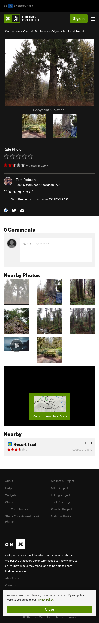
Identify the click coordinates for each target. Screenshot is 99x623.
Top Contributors (16, 509)
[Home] (24, 18)
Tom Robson (26, 179)
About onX (12, 578)
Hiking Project (60, 495)
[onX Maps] (15, 548)
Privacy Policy (45, 599)
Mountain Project (62, 481)
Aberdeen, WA (50, 185)
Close (49, 609)
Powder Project (61, 509)
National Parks (61, 516)
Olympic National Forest (67, 31)
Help (8, 488)
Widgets (10, 495)
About (9, 481)
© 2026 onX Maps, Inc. (37, 616)
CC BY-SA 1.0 (58, 199)
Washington (12, 31)
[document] (49, 603)
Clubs (9, 502)
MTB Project (59, 488)
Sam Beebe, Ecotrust (25, 199)
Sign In (79, 18)
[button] (6, 210)
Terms (59, 616)
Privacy (72, 616)
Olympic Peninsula (35, 31)
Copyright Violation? (49, 110)
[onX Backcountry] (18, 6)
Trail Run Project (62, 502)
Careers (10, 585)
